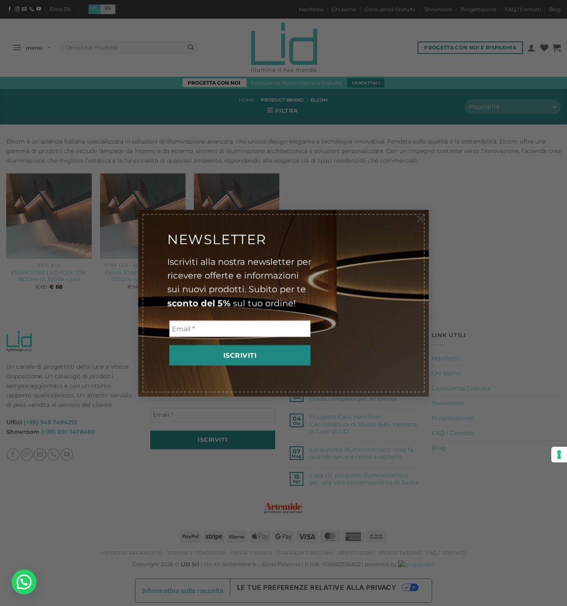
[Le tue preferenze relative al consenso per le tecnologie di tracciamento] (559, 454)
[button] (24, 581)
